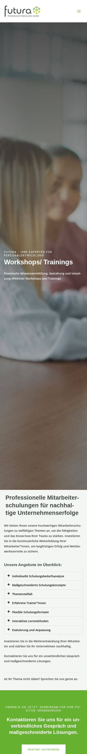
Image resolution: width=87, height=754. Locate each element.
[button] (43, 576)
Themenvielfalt (22, 594)
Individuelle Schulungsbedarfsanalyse (38, 576)
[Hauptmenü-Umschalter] (79, 11)
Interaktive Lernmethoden (30, 621)
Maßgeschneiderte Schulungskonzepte (39, 585)
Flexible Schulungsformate (30, 612)
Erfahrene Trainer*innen (29, 603)
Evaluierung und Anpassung (31, 630)
